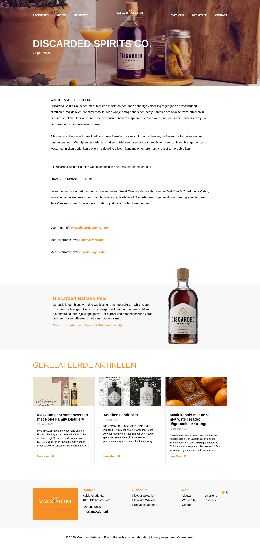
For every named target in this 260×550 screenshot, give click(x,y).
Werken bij (199, 15)
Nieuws (61, 15)
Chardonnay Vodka (92, 252)
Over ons (177, 15)
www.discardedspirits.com (90, 227)
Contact (221, 15)
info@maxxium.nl (95, 511)
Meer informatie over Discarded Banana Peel (85, 325)
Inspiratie (81, 15)
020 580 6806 (92, 507)
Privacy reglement (163, 537)
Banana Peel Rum (92, 240)
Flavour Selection (143, 495)
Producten (41, 15)
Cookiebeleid (185, 537)
